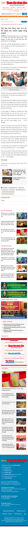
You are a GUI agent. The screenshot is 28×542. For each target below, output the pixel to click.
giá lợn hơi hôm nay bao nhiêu (8, 191)
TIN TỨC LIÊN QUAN (6, 210)
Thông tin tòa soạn (21, 511)
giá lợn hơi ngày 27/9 (20, 189)
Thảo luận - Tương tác (7, 513)
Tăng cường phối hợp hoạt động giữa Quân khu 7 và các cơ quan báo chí (8, 446)
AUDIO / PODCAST (7, 321)
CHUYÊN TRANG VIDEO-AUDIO (9, 299)
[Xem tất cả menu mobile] (26, 14)
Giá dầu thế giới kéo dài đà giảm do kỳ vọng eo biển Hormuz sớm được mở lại (8, 223)
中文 (21, 9)
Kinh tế (2, 19)
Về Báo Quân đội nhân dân (8, 511)
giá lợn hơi (14, 44)
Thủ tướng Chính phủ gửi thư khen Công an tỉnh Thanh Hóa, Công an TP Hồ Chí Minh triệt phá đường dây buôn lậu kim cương (8, 251)
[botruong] (14, 285)
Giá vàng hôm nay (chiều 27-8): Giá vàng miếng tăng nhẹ (8, 231)
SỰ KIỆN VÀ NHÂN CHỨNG (7, 9)
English (17, 9)
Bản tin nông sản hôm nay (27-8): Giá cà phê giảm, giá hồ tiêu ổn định (8, 239)
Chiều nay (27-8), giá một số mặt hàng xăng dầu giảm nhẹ (8, 214)
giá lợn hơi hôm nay (13, 187)
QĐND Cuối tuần (20, 7)
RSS (25, 513)
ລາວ (25, 9)
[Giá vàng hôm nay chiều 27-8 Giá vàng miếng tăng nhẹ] (14, 379)
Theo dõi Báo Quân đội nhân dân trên (8, 24)
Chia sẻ (24, 21)
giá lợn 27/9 (21, 187)
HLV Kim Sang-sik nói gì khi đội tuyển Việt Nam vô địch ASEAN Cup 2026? (8, 412)
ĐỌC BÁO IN (13, 7)
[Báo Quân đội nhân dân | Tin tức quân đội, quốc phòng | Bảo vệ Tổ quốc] (14, 3)
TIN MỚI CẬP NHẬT (6, 246)
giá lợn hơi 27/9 (5, 189)
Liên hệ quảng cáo (18, 513)
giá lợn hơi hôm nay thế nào (7, 193)
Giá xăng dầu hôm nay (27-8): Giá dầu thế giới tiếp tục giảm (8, 395)
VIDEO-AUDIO (6, 7)
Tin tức (6, 19)
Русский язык (16, 10)
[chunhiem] (14, 294)
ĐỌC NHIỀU (5, 368)
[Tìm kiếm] (23, 14)
